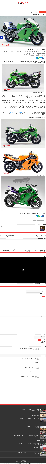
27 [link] (31, 419)
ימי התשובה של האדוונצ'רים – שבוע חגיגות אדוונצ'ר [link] (29, 376)
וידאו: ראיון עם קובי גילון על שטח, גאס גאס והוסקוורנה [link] (8, 235)
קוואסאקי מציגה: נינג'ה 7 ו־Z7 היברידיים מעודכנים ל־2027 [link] (8, 249)
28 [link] (32, 415)
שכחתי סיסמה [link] (42, 342)
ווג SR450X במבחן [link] (35, 362)
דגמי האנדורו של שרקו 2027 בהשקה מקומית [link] (30, 371)
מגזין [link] (41, 14)
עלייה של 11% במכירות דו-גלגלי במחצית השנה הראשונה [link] (26, 435)
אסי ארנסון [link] (42, 54)
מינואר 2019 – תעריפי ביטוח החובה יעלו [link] (30, 409)
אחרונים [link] (43, 355)
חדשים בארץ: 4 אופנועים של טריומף (32, 12)
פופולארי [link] (38, 355)
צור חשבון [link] (43, 341)
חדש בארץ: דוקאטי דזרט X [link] (33, 426)
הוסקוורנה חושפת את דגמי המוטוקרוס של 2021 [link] (39, 235)
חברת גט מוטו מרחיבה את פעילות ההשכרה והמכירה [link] (27, 430)
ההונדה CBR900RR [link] (10, 112)
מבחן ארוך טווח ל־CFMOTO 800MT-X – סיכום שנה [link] (29, 348)
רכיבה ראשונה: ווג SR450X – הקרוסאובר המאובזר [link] (29, 367)
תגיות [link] (30, 355)
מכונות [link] (20, 54)
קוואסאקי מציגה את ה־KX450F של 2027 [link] (40, 249)
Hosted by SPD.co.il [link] (23, 458)
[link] (1, 37)
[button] (44, 256)
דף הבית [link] (44, 14)
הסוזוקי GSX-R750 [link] (19, 112)
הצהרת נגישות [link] (15, 458)
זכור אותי (42, 339)
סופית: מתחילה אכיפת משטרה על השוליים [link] (29, 418)
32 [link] (31, 410)
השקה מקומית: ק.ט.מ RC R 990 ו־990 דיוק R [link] (30, 358)
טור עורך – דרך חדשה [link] (34, 414)
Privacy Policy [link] (30, 458)
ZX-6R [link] (38, 116)
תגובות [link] (34, 355)
